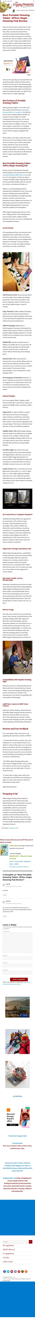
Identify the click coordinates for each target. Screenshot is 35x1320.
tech (16, 828)
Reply (4, 895)
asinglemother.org (9, 1178)
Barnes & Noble (19, 861)
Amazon (11, 861)
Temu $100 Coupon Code (17, 1136)
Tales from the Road (9, 1250)
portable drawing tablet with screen (15, 175)
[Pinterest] (19, 1271)
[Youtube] (11, 1271)
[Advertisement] (17, 1217)
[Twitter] (8, 1271)
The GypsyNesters (8, 1245)
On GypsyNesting (8, 1254)
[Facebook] (4, 1271)
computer (12, 828)
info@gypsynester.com (9, 1277)
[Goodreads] (22, 1271)
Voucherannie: (17, 1143)
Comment (6, 931)
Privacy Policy (6, 1280)
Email (5, 963)
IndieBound (27, 861)
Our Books (6, 1258)
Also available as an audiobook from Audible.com (19, 866)
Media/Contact (8, 1262)
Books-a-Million (14, 864)
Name (5, 955)
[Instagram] (15, 1271)
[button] (34, 1)
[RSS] (26, 1271)
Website (5, 970)
